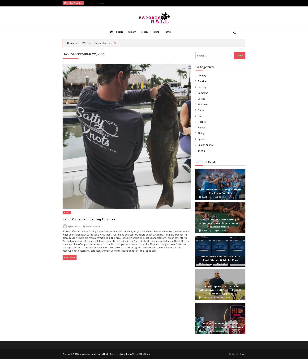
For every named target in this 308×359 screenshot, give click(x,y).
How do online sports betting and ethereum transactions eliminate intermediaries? (220, 223)
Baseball (202, 81)
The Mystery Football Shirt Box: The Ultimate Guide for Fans (220, 258)
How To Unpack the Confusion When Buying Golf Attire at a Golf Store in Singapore (220, 290)
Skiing (156, 31)
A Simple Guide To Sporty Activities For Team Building (220, 191)
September (100, 43)
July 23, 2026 (220, 197)
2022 (84, 43)
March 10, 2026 (223, 264)
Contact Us (100, 3)
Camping (203, 92)
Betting (202, 87)
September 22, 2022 (94, 226)
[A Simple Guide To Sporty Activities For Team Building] (220, 184)
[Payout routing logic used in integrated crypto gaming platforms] (220, 318)
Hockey (144, 31)
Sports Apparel (206, 144)
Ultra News (144, 354)
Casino (201, 98)
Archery (132, 31)
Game (201, 110)
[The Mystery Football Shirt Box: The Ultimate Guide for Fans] (220, 251)
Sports (119, 31)
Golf (200, 116)
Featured (203, 104)
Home (90, 3)
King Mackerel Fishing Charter (89, 219)
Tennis (168, 31)
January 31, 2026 (217, 331)
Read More (69, 257)
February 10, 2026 (222, 297)
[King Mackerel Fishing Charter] (127, 136)
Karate (201, 127)
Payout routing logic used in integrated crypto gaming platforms (220, 325)
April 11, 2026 (220, 230)
